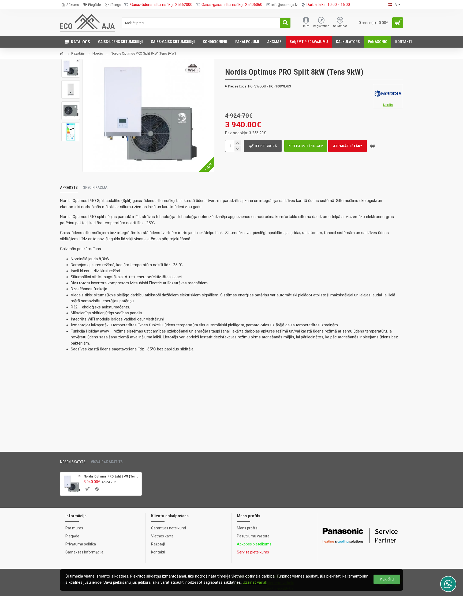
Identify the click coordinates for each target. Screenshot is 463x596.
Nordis (97, 53)
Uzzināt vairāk (255, 582)
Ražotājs (78, 53)
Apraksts (69, 187)
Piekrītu (387, 579)
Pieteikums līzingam (305, 146)
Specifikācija (95, 187)
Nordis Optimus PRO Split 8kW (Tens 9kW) (112, 476)
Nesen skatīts (72, 462)
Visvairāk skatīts (107, 462)
